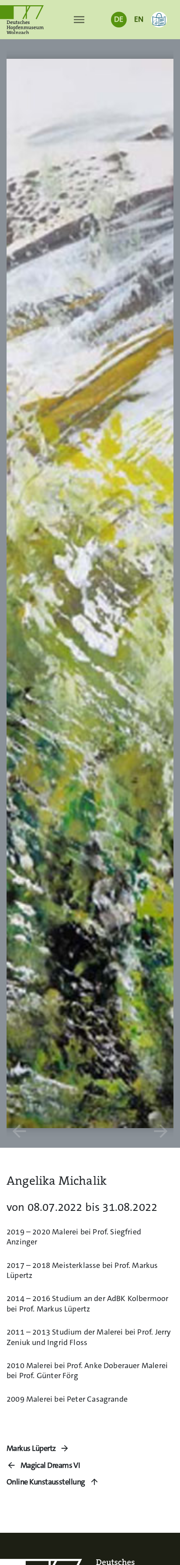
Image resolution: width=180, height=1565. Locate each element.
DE (118, 19)
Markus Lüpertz (31, 1448)
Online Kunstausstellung (46, 1482)
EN (138, 19)
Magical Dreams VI (50, 1465)
